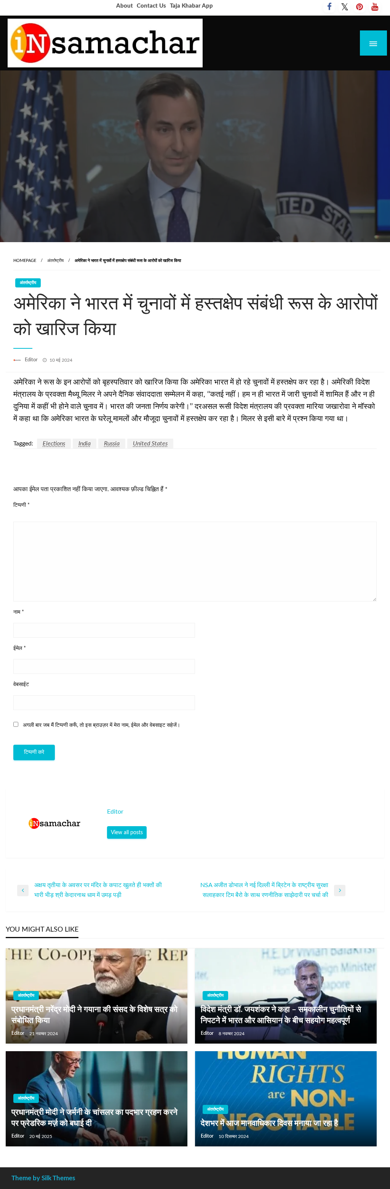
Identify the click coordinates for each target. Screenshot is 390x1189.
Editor (32, 359)
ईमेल (19, 648)
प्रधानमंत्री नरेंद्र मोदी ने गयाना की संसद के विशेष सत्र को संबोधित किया (94, 1015)
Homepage (24, 261)
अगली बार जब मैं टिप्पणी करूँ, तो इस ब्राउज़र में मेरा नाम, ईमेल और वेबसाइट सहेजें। (101, 725)
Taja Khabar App (191, 6)
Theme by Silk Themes (43, 1178)
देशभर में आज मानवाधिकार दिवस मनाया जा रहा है (269, 1123)
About (124, 6)
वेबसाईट (21, 684)
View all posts (127, 832)
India (84, 443)
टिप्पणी (21, 505)
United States (150, 443)
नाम (18, 612)
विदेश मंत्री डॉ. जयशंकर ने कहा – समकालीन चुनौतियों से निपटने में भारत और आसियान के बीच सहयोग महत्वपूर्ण (281, 1015)
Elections (54, 443)
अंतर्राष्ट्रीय (55, 261)
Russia (112, 443)
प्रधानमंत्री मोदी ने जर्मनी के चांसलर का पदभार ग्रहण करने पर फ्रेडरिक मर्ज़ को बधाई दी (94, 1117)
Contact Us (151, 6)
